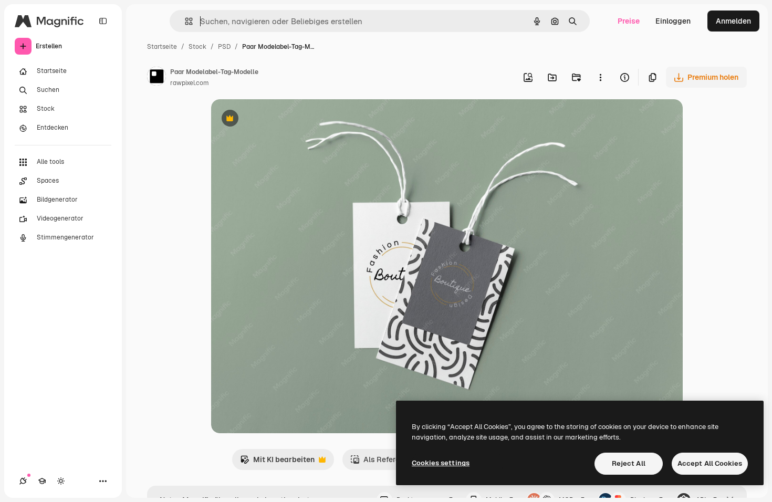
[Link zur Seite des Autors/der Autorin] (156, 78)
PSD (224, 47)
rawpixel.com (189, 83)
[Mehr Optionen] (600, 77)
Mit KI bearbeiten (277, 462)
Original (278, 119)
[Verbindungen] (23, 481)
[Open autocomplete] (184, 21)
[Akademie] (42, 481)
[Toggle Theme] (61, 481)
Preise (629, 21)
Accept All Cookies (709, 463)
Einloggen (673, 21)
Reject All (628, 463)
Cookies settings (441, 462)
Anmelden (733, 21)
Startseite (162, 47)
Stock (197, 47)
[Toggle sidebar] (103, 21)
